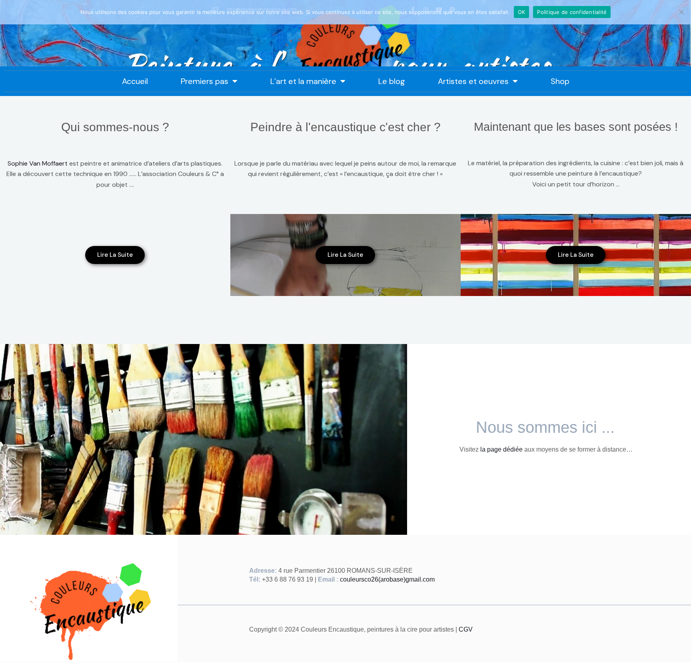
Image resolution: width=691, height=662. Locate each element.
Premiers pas (204, 81)
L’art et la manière (303, 81)
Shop (560, 81)
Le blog (391, 81)
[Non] (681, 12)
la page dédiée (501, 449)
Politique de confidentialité (572, 12)
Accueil (135, 81)
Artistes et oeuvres (473, 81)
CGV (466, 629)
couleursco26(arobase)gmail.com (387, 579)
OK (521, 12)
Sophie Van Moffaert (38, 163)
